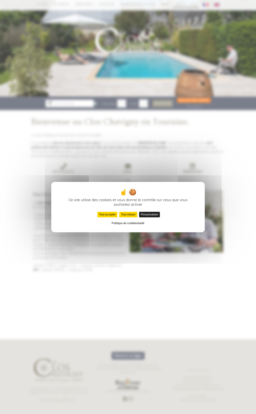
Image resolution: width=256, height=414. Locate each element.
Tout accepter (107, 214)
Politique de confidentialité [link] (128, 223)
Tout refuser (128, 214)
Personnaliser (149, 214)
